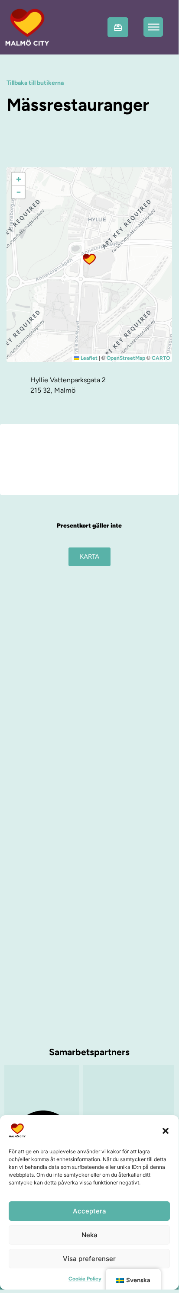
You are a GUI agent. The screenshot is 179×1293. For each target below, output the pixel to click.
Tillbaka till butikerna (35, 82)
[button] (165, 1130)
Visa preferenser (89, 1259)
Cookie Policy (84, 1279)
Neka (89, 1235)
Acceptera (89, 1211)
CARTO (161, 358)
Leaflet (88, 358)
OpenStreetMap (126, 358)
